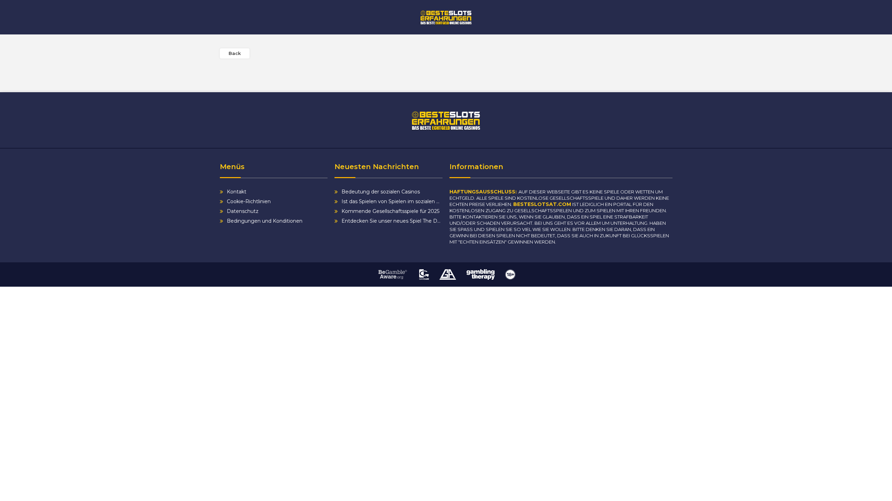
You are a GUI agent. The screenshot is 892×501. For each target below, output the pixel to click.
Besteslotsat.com (542, 204)
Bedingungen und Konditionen (264, 221)
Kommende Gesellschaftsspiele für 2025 (390, 211)
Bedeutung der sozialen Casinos (380, 192)
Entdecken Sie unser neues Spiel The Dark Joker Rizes (392, 221)
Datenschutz (243, 211)
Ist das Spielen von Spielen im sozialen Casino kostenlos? (392, 201)
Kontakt (236, 192)
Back (235, 53)
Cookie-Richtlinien (249, 201)
